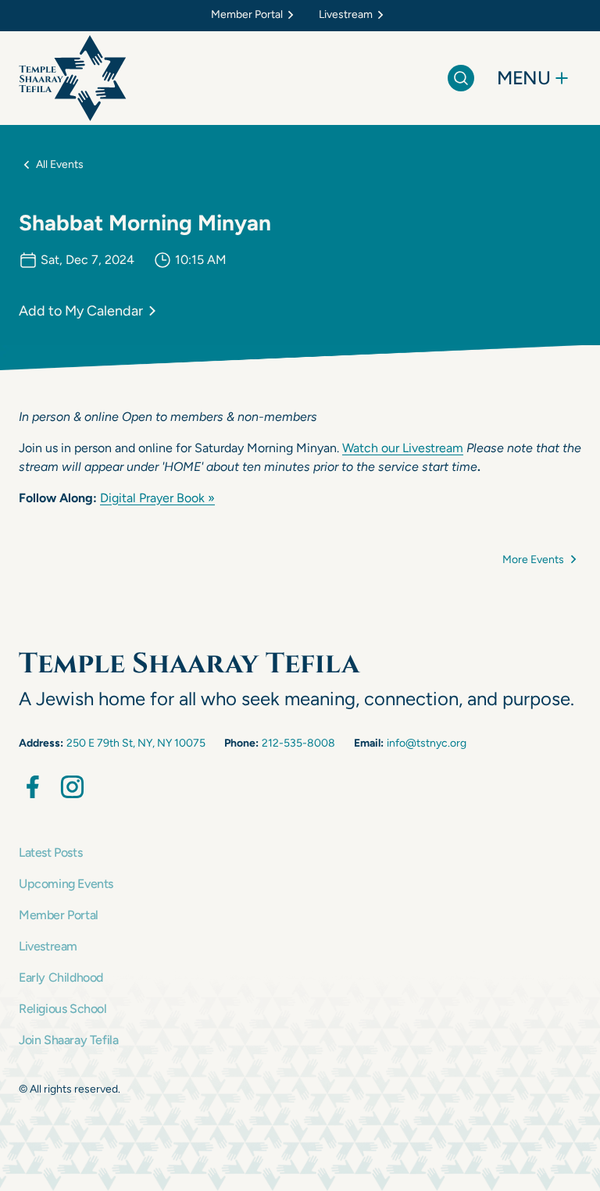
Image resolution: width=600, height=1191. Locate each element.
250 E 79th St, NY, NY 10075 (135, 743)
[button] (255, 15)
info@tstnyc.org (426, 743)
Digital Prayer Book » (157, 497)
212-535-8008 (298, 743)
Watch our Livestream (402, 447)
